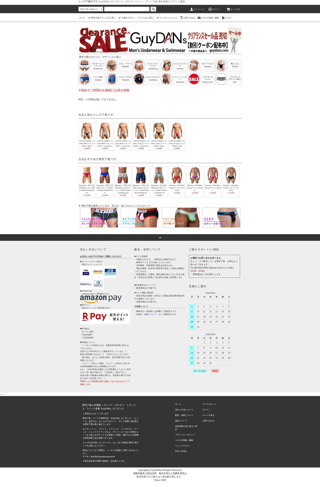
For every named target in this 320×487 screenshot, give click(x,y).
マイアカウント (209, 404)
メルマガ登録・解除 (210, 18)
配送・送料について (184, 415)
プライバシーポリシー (185, 435)
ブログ (228, 18)
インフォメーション (169, 18)
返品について (181, 421)
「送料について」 (150, 314)
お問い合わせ (189, 18)
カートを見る (208, 415)
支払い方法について (184, 410)
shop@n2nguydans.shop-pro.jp (103, 456)
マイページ (199, 9)
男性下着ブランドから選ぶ (103, 18)
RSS (177, 451)
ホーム (82, 18)
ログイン (216, 9)
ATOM (183, 451)
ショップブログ (182, 446)
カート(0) (235, 9)
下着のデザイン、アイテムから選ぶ (138, 18)
